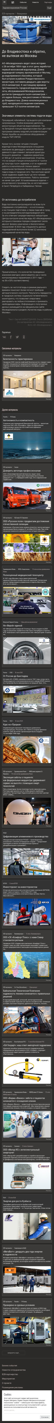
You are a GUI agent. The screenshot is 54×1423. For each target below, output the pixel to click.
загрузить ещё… (14, 1353)
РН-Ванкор (13, 417)
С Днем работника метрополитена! (29, 622)
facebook (11, 337)
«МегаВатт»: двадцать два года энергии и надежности (22, 1253)
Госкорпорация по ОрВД (20, 1248)
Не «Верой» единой (12, 625)
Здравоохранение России (15, 8)
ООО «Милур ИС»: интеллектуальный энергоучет (21, 1151)
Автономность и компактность (18, 420)
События (23, 2)
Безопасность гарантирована (18, 359)
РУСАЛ (4, 833)
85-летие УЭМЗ (19, 672)
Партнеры (48, 2)
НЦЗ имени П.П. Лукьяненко (21, 518)
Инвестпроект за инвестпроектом (20, 887)
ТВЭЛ (11, 721)
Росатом (5, 672)
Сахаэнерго (17, 1146)
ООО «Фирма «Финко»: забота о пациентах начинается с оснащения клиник (24, 1099)
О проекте (6, 1383)
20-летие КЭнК (12, 1198)
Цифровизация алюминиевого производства (25, 836)
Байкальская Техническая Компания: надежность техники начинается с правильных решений (26, 993)
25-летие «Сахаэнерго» (27, 1146)
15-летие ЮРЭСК (13, 883)
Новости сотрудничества (14, 1370)
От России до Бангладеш (15, 676)
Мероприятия (8, 1379)
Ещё (49, 8)
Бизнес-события (9, 1365)
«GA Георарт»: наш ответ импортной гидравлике (27, 1045)
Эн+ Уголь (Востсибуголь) (20, 987)
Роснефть (5, 417)
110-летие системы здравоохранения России (22, 774)
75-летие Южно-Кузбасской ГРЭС (36, 1042)
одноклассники (24, 337)
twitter (17, 337)
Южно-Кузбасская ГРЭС (20, 1042)
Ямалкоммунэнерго (18, 934)
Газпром (16, 467)
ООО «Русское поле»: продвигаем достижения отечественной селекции (26, 523)
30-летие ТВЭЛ (19, 721)
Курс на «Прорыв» (12, 724)
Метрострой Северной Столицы (10, 622)
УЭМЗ (11, 672)
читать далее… (9, 1410)
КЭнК (4, 1198)
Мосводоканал (22, 13)
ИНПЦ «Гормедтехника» (24, 569)
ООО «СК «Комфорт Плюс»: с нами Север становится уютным (23, 939)
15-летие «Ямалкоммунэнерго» (33, 934)
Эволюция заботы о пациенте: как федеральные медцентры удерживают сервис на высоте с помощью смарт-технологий (24, 781)
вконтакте (4, 337)
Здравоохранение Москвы (9, 569)
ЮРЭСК (5, 883)
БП (13, 2)
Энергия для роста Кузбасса (17, 1201)
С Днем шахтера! (33, 987)
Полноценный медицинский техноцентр (23, 575)
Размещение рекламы (12, 1387)
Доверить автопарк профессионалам (22, 470)
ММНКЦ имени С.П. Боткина (36, 1092)
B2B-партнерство (8, 13)
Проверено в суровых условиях (19, 1305)
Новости (35, 2)
